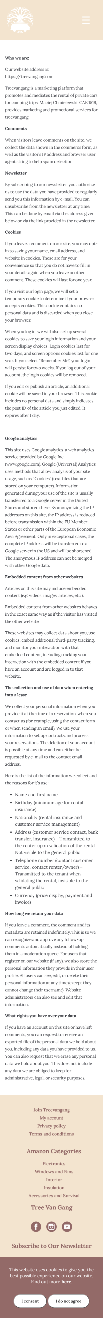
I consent (30, 1300)
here (66, 1281)
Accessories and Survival (54, 1195)
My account (51, 1118)
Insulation (54, 1187)
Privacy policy (51, 1126)
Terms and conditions (51, 1134)
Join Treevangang (52, 1110)
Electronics (54, 1163)
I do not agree (69, 1300)
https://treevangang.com (29, 76)
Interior (54, 1179)
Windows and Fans (54, 1171)
